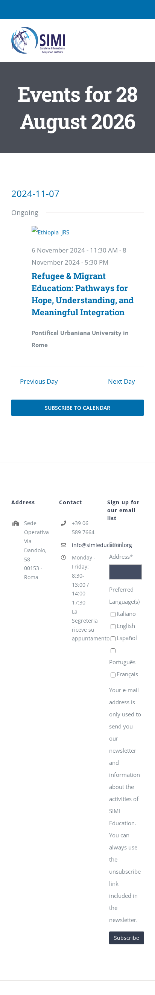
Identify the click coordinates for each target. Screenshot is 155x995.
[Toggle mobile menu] (141, 38)
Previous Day (39, 381)
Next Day (121, 381)
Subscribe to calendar (77, 408)
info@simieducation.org (84, 545)
